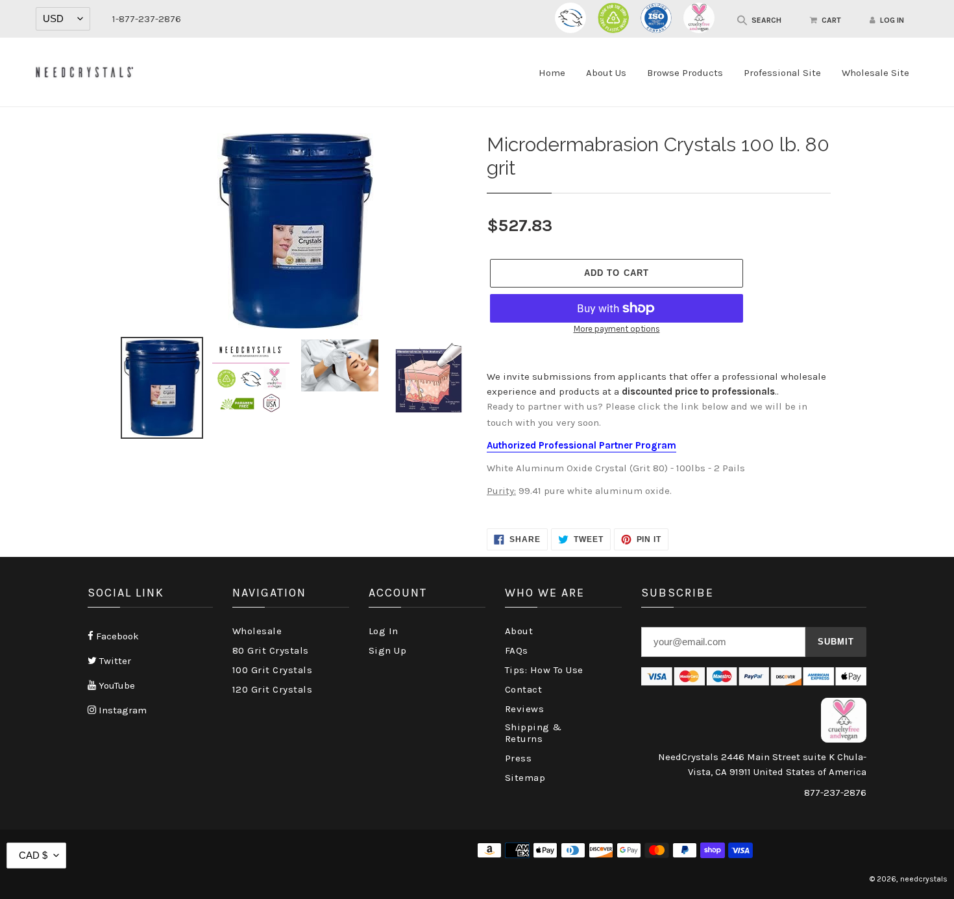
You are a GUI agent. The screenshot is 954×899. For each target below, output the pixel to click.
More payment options (617, 329)
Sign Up (388, 650)
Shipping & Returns (533, 733)
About (519, 631)
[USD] (63, 19)
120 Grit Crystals (272, 689)
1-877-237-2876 (146, 19)
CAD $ (33, 855)
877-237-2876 (835, 792)
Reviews (524, 709)
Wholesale (257, 631)
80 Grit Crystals (270, 650)
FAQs (516, 650)
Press (518, 758)
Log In (383, 631)
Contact (524, 689)
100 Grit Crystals (272, 670)
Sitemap (525, 777)
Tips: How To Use (544, 670)
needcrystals (924, 878)
